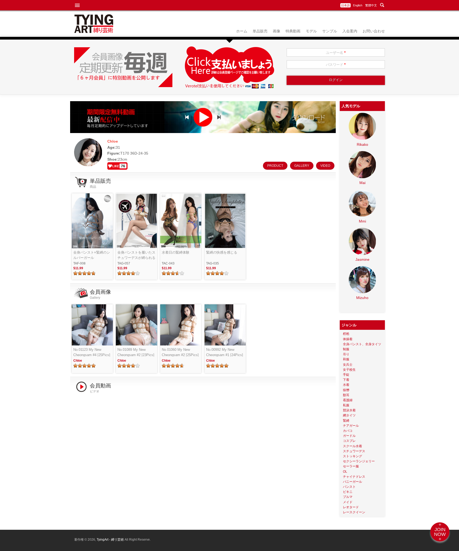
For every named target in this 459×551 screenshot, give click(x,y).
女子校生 (349, 369)
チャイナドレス (354, 477)
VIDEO (325, 166)
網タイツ (349, 415)
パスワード (336, 65)
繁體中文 (371, 5)
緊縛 (346, 420)
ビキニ (347, 492)
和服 (346, 359)
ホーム (241, 31)
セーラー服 (351, 466)
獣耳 (346, 395)
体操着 (347, 339)
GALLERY (301, 166)
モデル (311, 31)
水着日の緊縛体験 (175, 252)
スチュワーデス (354, 451)
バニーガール (352, 482)
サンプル (329, 31)
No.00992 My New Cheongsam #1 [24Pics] (224, 352)
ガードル (349, 436)
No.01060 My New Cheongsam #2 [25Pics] (180, 352)
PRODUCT (275, 166)
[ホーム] (93, 31)
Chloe (77, 360)
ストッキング (352, 456)
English (357, 5)
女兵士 (347, 364)
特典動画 (293, 31)
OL (345, 471)
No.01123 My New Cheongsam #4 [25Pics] (91, 352)
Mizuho (362, 298)
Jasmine (362, 259)
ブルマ (347, 497)
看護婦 (347, 400)
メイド (347, 502)
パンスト (349, 487)
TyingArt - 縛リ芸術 (111, 539)
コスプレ (349, 441)
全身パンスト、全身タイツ (362, 344)
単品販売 (260, 31)
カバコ (347, 431)
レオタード (351, 507)
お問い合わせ (374, 31)
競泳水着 (349, 410)
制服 (346, 349)
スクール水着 (352, 446)
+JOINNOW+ (440, 531)
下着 (346, 380)
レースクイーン (354, 512)
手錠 (346, 375)
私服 (346, 405)
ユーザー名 (336, 53)
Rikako (362, 144)
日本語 (345, 5)
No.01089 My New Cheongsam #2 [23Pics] (135, 352)
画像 (276, 31)
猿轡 (346, 390)
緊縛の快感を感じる (221, 252)
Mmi (362, 221)
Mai (362, 183)
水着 (346, 385)
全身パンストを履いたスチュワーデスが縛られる (136, 255)
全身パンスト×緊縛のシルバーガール (91, 255)
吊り (346, 354)
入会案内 (349, 31)
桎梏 (346, 334)
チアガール (351, 426)
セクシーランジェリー (359, 461)
